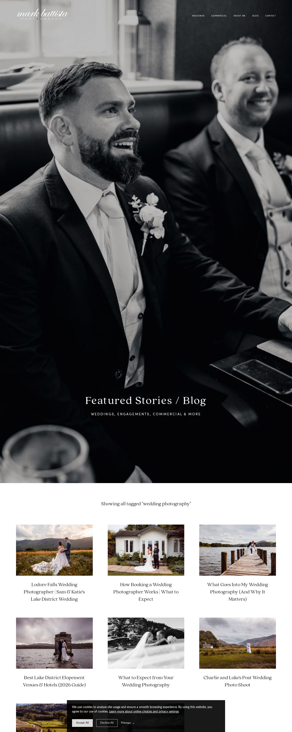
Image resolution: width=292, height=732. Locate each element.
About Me (240, 15)
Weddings (198, 15)
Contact (270, 15)
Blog (255, 15)
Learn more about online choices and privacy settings (144, 711)
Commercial (219, 15)
